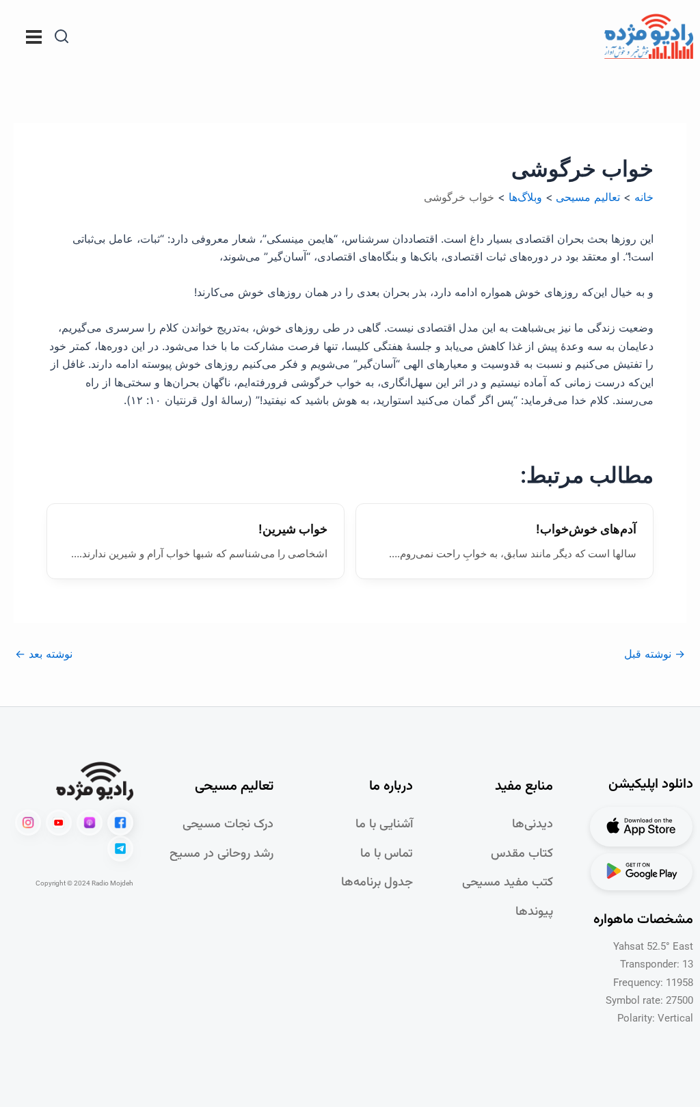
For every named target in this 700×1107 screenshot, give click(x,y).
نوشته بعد (43, 653)
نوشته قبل (654, 653)
